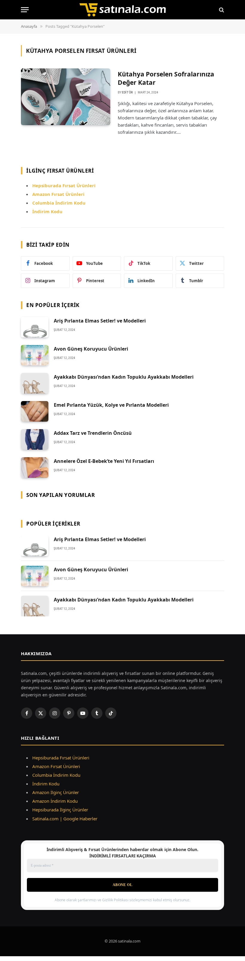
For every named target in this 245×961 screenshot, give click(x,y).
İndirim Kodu (47, 211)
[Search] (221, 9)
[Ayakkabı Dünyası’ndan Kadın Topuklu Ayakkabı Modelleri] (34, 383)
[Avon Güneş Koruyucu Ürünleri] (34, 355)
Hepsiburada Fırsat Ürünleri (60, 758)
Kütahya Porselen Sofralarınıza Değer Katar (166, 78)
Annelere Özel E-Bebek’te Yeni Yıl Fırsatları (104, 461)
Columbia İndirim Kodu (58, 203)
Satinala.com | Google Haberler (64, 819)
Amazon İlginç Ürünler (55, 792)
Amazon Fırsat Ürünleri (56, 766)
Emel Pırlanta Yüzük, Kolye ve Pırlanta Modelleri (111, 405)
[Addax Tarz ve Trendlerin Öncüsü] (34, 439)
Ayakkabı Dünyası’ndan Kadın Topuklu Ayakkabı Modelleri (124, 377)
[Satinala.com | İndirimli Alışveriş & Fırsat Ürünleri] (122, 9)
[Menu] (25, 9)
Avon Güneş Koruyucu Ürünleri (91, 349)
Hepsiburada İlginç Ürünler (60, 810)
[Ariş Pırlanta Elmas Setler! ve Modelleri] (34, 327)
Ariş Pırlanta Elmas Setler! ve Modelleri (100, 320)
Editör (127, 92)
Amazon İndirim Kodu (55, 801)
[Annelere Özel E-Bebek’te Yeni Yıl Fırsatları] (34, 467)
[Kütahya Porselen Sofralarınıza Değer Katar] (65, 96)
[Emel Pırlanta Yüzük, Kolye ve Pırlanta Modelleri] (34, 411)
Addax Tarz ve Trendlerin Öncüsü (93, 433)
